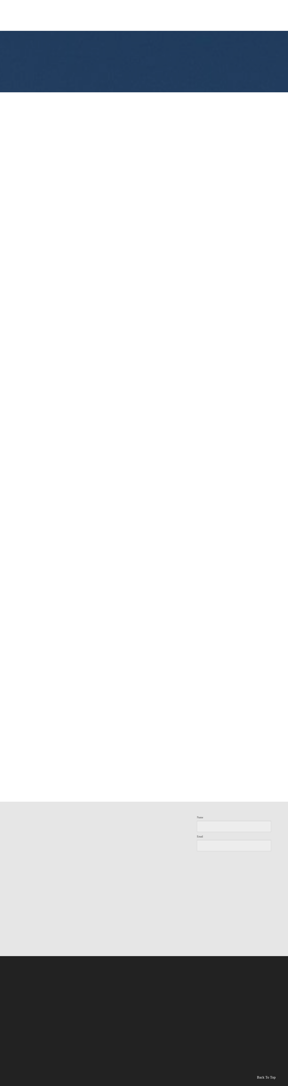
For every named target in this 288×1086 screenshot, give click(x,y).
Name (200, 817)
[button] (262, 19)
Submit (234, 860)
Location (238, 18)
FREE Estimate (151, 7)
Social (198, 7)
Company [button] (175, 7)
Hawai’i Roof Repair (119, 7)
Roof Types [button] (84, 7)
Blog (212, 7)
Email (200, 836)
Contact (227, 7)
